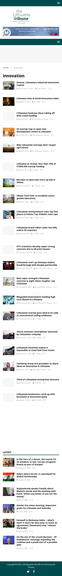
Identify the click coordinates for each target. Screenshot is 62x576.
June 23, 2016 (24, 135)
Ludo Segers (42, 88)
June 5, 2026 (23, 548)
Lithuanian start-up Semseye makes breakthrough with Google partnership (37, 263)
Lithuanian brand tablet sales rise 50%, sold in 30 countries (37, 229)
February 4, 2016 (25, 319)
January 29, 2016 (25, 353)
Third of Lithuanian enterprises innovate (38, 379)
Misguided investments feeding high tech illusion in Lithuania (36, 298)
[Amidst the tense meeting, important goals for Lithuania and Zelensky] (8, 508)
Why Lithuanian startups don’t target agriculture (36, 146)
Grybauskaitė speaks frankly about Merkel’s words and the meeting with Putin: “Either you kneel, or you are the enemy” (37, 492)
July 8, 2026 (23, 511)
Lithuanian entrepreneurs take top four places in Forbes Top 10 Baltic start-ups (37, 213)
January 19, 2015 (25, 400)
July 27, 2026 (23, 500)
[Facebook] (33, 572)
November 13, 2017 (26, 88)
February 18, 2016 (25, 268)
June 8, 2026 (23, 531)
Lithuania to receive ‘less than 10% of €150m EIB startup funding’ (36, 165)
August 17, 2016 (24, 102)
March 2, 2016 (24, 217)
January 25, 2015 (25, 383)
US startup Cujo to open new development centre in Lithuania (34, 130)
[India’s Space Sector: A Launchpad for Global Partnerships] (8, 477)
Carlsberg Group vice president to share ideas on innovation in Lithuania (37, 365)
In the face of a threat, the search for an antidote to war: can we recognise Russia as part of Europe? (36, 462)
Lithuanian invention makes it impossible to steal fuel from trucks (36, 349)
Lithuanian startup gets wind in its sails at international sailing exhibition (37, 314)
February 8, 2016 (25, 287)
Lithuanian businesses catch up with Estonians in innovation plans (36, 395)
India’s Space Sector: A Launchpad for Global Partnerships (36, 475)
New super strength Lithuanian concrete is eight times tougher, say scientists (36, 281)
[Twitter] (28, 572)
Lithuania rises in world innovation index (38, 98)
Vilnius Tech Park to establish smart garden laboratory (36, 197)
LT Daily (37, 102)
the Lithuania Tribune (40, 119)
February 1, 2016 (25, 337)
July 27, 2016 (23, 119)
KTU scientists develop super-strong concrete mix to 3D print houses (36, 247)
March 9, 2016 (24, 202)
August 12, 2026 (24, 468)
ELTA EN (38, 383)
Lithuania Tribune (39, 369)
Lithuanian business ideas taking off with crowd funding (36, 114)
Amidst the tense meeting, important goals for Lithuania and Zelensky (36, 506)
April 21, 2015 (24, 369)
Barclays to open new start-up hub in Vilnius (36, 181)
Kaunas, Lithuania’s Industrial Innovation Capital (38, 83)
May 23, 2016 (23, 151)
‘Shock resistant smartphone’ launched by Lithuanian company (37, 333)
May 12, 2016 (23, 170)
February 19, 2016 (25, 252)
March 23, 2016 (24, 186)
